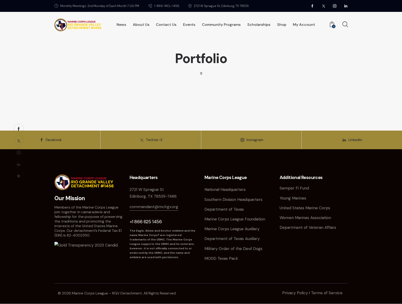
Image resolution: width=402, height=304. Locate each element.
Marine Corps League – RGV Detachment (107, 293)
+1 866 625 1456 (146, 222)
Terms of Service (326, 292)
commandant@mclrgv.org (154, 206)
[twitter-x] (323, 6)
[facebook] (312, 6)
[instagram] (334, 6)
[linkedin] (346, 6)
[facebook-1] (19, 129)
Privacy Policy (295, 292)
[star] (19, 176)
